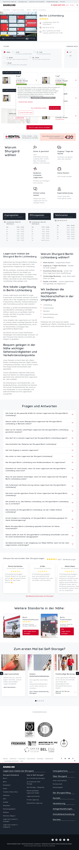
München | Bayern (9, 816)
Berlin (5, 778)
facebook (61, 759)
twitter (65, 759)
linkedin (75, 761)
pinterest (73, 759)
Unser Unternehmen (60, 780)
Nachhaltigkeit (58, 787)
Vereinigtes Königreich (11, 761)
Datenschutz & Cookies (48, 843)
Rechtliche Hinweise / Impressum (31, 843)
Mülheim (6, 812)
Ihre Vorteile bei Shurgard (36, 778)
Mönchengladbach (9, 809)
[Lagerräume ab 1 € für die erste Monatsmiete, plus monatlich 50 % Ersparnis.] (18, 38)
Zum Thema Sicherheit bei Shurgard (39, 692)
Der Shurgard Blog (62, 793)
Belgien (5, 758)
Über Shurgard (60, 776)
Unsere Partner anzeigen (25, 101)
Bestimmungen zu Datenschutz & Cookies (43, 97)
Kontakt (56, 798)
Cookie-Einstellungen (25, 112)
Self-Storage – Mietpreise (35, 787)
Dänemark (13, 758)
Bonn (5, 781)
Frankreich (21, 758)
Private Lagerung (33, 799)
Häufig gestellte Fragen (14, 843)
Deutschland (31, 758)
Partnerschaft (57, 784)
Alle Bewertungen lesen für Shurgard (39, 596)
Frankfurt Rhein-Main (10, 792)
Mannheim (6, 805)
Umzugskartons (22, 1)
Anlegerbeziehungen (52, 1)
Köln (4, 798)
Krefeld (5, 802)
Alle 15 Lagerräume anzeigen (39, 127)
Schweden (40, 758)
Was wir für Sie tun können (63, 692)
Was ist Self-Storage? (35, 775)
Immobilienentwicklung (63, 814)
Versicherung (59, 803)
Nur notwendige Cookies (38, 108)
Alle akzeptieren (55, 108)
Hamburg (6, 795)
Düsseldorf (6, 785)
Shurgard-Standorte (11, 775)
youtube (69, 759)
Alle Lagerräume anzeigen (30, 632)
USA (22, 761)
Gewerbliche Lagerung (9, 1)
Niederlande (49, 758)
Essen (5, 788)
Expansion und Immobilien (37, 1)
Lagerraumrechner (33, 796)
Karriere (62, 1)
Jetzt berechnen (9, 687)
